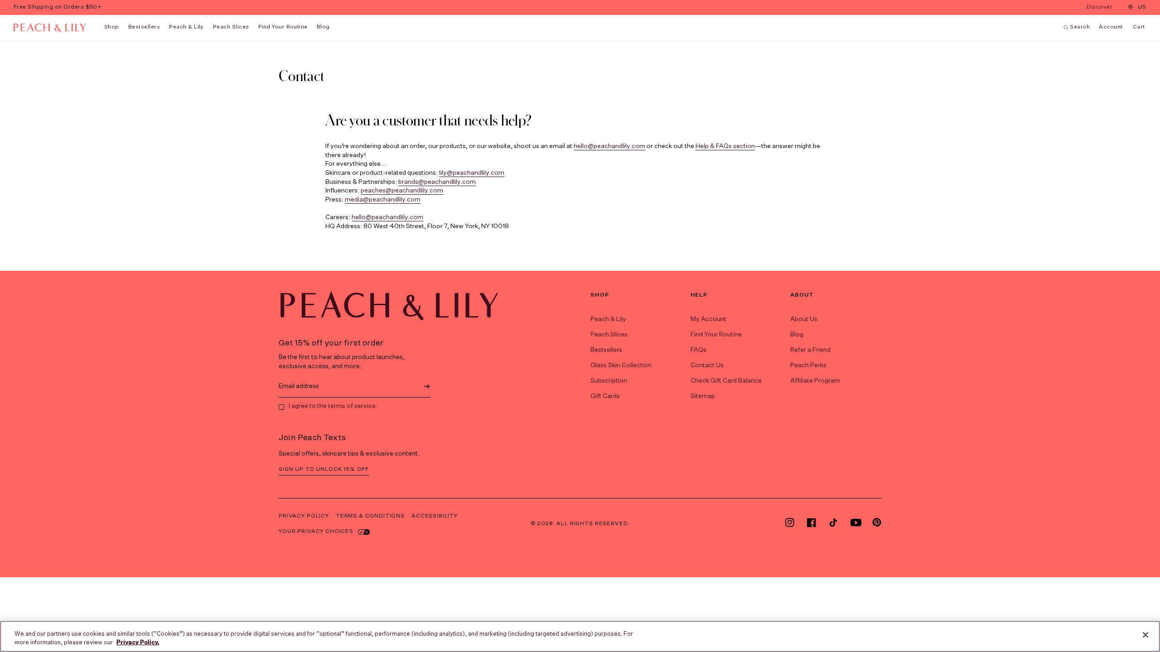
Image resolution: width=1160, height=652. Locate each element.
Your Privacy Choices (316, 531)
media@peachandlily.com (382, 200)
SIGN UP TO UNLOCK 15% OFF (324, 469)
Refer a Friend (810, 350)
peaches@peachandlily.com (402, 190)
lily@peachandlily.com (471, 173)
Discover (1100, 8)
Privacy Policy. (138, 643)
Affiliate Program (815, 381)
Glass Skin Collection (621, 365)
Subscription (608, 381)
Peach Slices (231, 27)
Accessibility (434, 516)
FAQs (698, 350)
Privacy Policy (304, 516)
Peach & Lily (186, 27)
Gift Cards (605, 396)
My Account (708, 319)
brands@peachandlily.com (437, 182)
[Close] (1145, 635)
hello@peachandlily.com (609, 146)
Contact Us (707, 365)
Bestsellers (144, 27)
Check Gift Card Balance (726, 381)
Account (1110, 27)
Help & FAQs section (725, 146)
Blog (796, 334)
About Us (803, 319)
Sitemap (703, 396)
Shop (111, 27)
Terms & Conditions (370, 516)
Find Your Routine (716, 334)
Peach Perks (808, 365)
